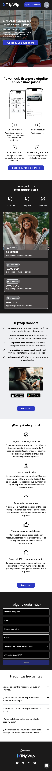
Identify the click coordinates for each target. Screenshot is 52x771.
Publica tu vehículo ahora (20, 42)
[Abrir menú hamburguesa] (46, 5)
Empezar (26, 408)
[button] (47, 766)
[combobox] (26, 646)
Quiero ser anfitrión (32, 5)
